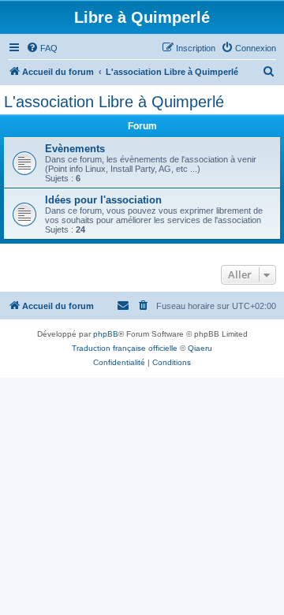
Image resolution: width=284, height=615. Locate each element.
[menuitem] (42, 48)
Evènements (75, 149)
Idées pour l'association (103, 200)
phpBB (105, 334)
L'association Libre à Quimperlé (114, 101)
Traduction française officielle (125, 348)
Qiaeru (200, 348)
